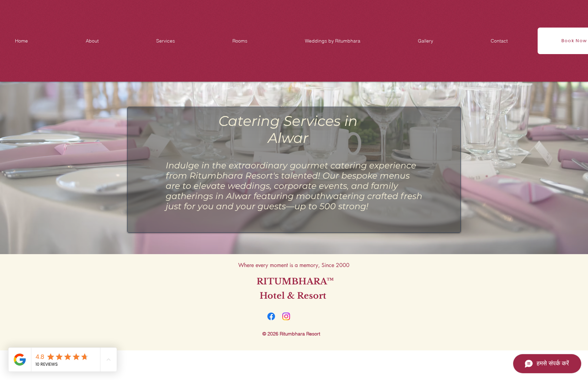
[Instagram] (286, 316)
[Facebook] (271, 316)
